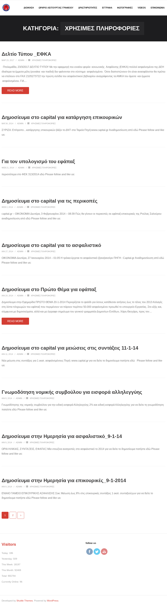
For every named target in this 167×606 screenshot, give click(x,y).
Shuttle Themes (24, 600)
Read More (15, 90)
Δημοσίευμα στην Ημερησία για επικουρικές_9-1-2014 (64, 480)
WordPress (52, 600)
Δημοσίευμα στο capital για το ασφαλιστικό (51, 245)
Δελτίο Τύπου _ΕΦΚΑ (26, 54)
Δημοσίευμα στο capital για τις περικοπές (50, 201)
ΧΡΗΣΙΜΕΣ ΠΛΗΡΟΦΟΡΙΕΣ (44, 60)
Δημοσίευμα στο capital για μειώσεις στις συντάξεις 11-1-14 (70, 348)
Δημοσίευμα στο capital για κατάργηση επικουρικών (62, 117)
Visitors (9, 544)
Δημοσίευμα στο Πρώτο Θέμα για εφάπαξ (49, 289)
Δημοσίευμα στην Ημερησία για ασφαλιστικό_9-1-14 (62, 436)
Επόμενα (20, 515)
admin (21, 60)
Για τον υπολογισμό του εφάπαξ (38, 161)
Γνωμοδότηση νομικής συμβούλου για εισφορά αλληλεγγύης (72, 392)
